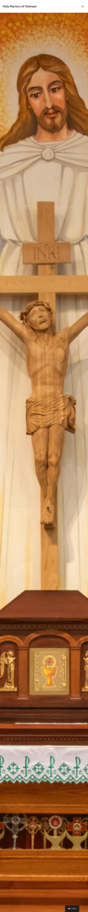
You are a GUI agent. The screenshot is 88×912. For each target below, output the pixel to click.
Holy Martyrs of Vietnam (20, 6)
